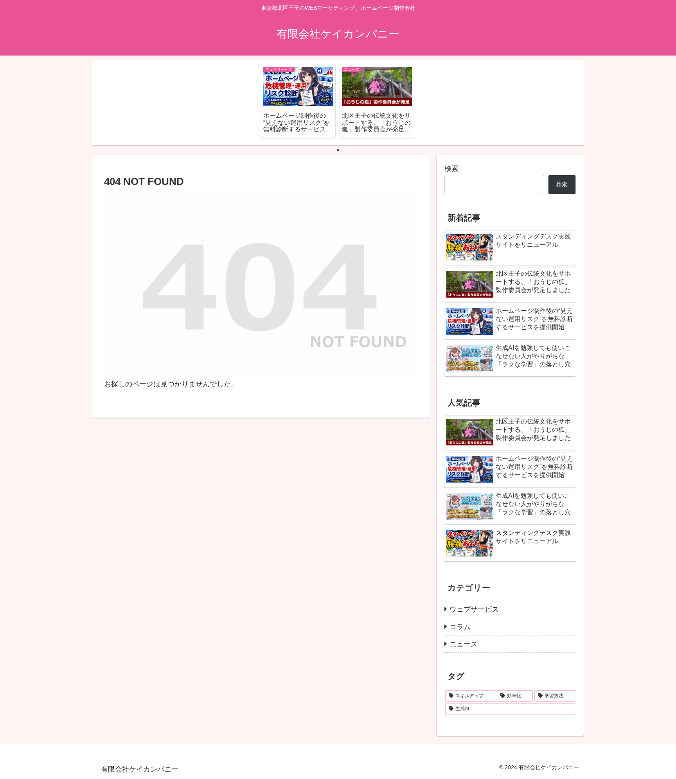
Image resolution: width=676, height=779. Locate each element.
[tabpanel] (298, 100)
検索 (451, 168)
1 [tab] (338, 150)
